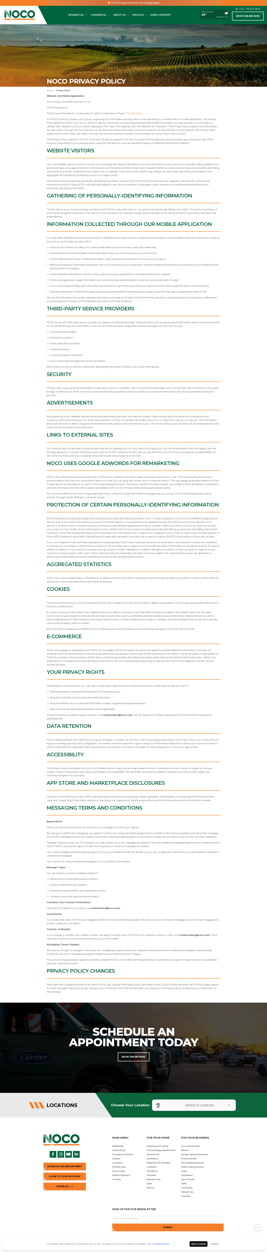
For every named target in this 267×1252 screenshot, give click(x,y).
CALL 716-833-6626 (249, 8)
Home (50, 90)
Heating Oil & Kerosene (159, 1162)
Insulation (152, 1167)
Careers (116, 1158)
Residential (76, 15)
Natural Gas (187, 1192)
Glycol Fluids (187, 1179)
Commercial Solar (190, 1146)
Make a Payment (160, 15)
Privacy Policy (162, 1244)
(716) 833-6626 (133, 113)
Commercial (99, 15)
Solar (149, 1183)
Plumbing (152, 1171)
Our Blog (62, 1186)
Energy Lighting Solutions (194, 1154)
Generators (152, 1158)
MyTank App (119, 1167)
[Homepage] (19, 15)
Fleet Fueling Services (192, 1167)
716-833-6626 (151, 3)
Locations (117, 1162)
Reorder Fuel (153, 1179)
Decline (214, 1244)
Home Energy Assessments (161, 1150)
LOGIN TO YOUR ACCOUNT (65, 1176)
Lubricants (186, 1187)
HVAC (184, 1183)
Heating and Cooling (157, 1146)
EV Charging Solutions (192, 1162)
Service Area (118, 1171)
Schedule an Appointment (64, 1166)
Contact (116, 1179)
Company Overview (122, 1154)
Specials (138, 15)
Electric (150, 1187)
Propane (151, 1175)
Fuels (184, 1171)
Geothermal (153, 1154)
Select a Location (199, 1105)
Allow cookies (198, 1244)
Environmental (188, 1158)
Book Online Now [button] (248, 16)
